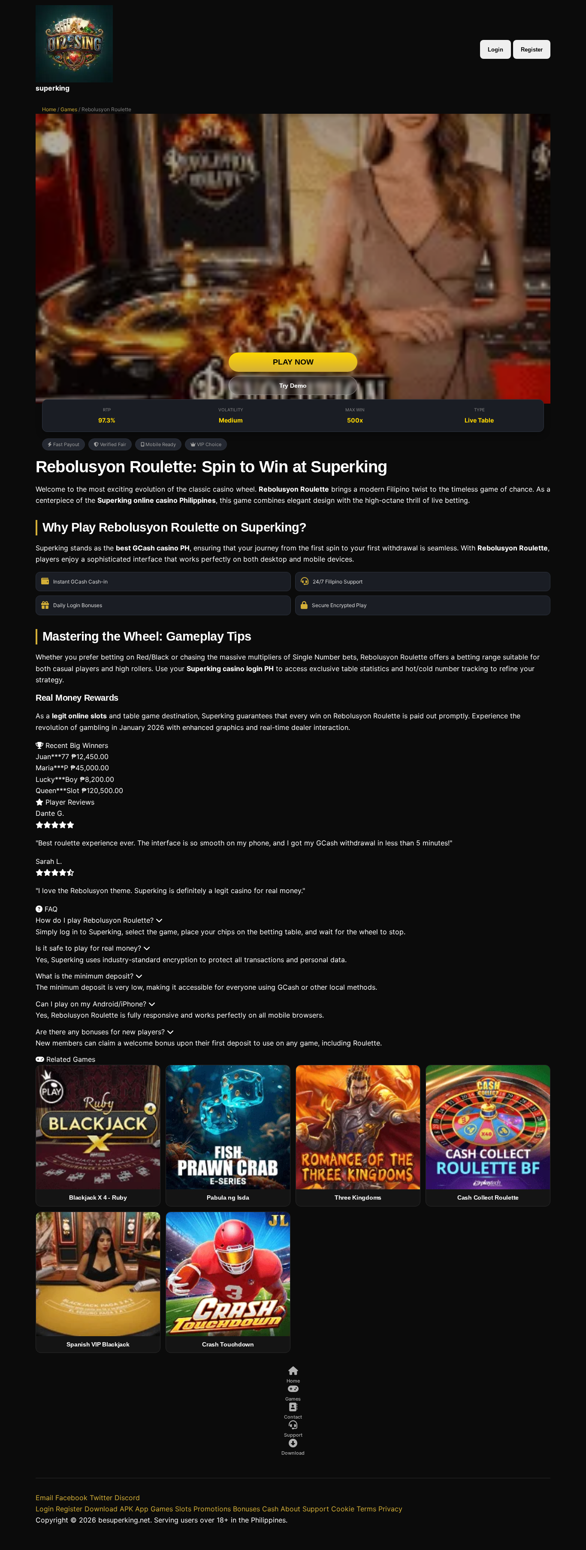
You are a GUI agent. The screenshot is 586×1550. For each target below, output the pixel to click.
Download (101, 1508)
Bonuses (246, 1508)
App (141, 1508)
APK (126, 1508)
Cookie (342, 1508)
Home (49, 109)
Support (315, 1508)
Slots (183, 1508)
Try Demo (293, 385)
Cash (270, 1508)
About (290, 1508)
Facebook (71, 1497)
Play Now (293, 362)
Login (495, 49)
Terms (366, 1508)
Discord (127, 1497)
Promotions (212, 1508)
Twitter (101, 1497)
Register (532, 49)
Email (44, 1497)
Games (68, 109)
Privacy (390, 1508)
